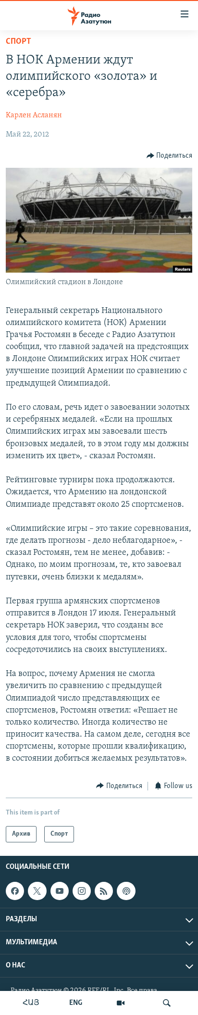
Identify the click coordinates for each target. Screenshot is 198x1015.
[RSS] (104, 891)
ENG (75, 1003)
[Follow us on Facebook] (15, 891)
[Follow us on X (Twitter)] (37, 891)
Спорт (18, 42)
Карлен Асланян (34, 115)
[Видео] (120, 1003)
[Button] (170, 156)
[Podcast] (126, 891)
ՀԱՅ (31, 1003)
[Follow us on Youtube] (59, 891)
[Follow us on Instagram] (82, 891)
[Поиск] (166, 1003)
